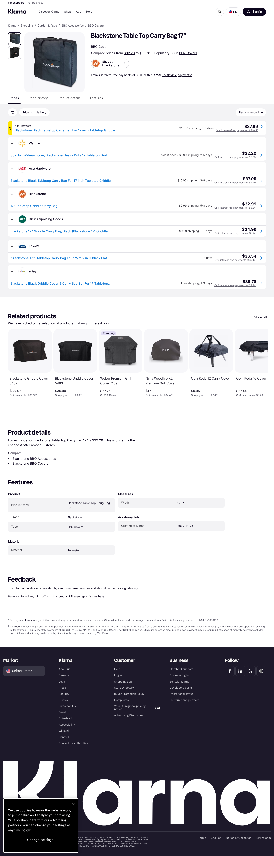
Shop (67, 11)
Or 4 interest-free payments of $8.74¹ (235, 233)
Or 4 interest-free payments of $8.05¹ (235, 157)
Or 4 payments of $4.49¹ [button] (159, 395)
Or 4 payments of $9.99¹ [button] (68, 395)
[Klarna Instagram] (261, 671)
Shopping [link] (27, 25)
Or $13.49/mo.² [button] (108, 395)
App (78, 11)
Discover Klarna (48, 11)
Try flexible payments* (177, 75)
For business (35, 2)
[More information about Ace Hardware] (12, 169)
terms (28, 620)
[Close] (73, 804)
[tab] (14, 98)
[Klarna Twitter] (251, 671)
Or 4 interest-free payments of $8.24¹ (235, 207)
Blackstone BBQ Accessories (34, 459)
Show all (260, 317)
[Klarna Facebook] (230, 671)
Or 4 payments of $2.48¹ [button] (204, 395)
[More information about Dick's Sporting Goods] (12, 219)
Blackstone (74, 517)
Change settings (40, 840)
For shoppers (16, 2)
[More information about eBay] (12, 271)
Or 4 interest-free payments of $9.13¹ (235, 259)
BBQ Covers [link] (96, 25)
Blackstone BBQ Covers (30, 463)
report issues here (92, 596)
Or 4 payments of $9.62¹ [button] (23, 395)
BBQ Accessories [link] (72, 25)
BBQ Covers (188, 53)
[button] (233, 11)
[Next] (260, 363)
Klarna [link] (12, 25)
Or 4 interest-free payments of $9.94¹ (235, 285)
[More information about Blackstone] (12, 194)
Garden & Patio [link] (47, 25)
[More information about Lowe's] (12, 246)
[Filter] (12, 112)
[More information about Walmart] (12, 143)
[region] (40, 825)
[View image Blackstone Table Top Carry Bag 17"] (14, 38)
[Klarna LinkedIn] (240, 671)
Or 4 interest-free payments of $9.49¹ (237, 130)
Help (89, 11)
